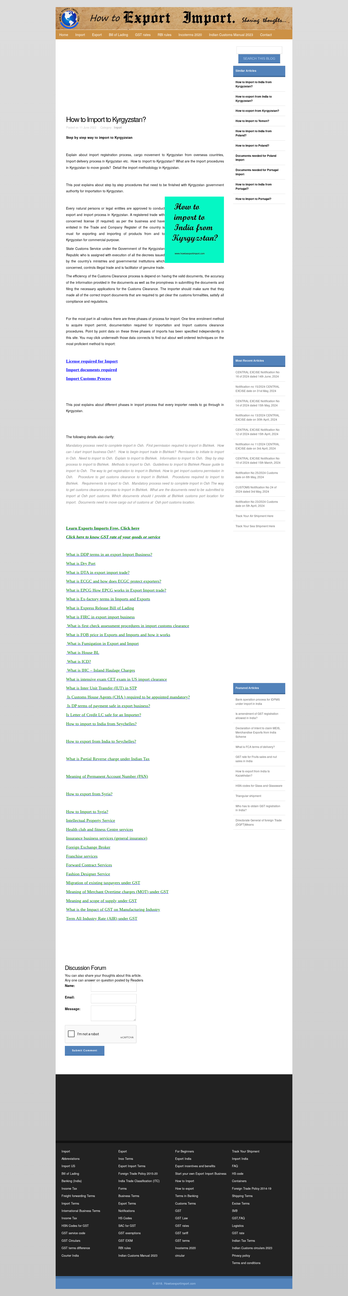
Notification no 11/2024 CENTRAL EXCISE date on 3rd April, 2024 (258, 446)
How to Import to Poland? (252, 146)
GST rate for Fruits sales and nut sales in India (256, 759)
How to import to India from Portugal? (254, 186)
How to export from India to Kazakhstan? (253, 773)
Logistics (238, 1226)
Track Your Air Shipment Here (254, 516)
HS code (237, 1173)
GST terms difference (76, 1248)
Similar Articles (246, 71)
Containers (239, 1181)
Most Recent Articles (250, 361)
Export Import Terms (131, 1166)
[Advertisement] (145, 77)
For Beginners (184, 1151)
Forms (122, 1188)
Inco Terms (125, 1158)
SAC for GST (127, 1226)
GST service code (73, 1233)
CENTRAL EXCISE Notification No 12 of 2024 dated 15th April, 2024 (258, 432)
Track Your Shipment (245, 1151)
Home (63, 34)
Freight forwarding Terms (78, 1196)
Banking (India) (72, 1181)
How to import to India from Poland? (254, 133)
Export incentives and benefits (195, 1166)
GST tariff (181, 1233)
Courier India (70, 1255)
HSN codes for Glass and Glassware (259, 785)
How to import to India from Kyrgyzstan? (254, 84)
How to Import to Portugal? (253, 199)
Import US (68, 1166)
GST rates (143, 34)
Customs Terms (185, 1203)
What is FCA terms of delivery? (255, 747)
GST (178, 1211)
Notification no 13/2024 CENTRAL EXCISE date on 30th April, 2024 (258, 417)
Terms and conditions (246, 1263)
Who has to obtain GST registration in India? (258, 808)
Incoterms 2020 (190, 34)
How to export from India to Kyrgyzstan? (254, 98)
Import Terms (70, 1203)
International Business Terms (81, 1211)
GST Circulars (71, 1240)
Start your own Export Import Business (200, 1173)
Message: (72, 1008)
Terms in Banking (186, 1196)
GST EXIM (125, 1240)
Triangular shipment (248, 796)
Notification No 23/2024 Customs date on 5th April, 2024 (257, 504)
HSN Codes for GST (75, 1226)
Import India (240, 1158)
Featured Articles (247, 688)
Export (97, 34)
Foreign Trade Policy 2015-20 (138, 1173)
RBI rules (164, 34)
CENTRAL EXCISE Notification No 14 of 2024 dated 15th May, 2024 (258, 403)
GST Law (181, 1218)
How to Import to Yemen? (252, 121)
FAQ (235, 1166)
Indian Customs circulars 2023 (252, 1248)
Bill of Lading (118, 34)
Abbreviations (71, 1158)
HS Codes (125, 1218)
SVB (234, 1211)
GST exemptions (129, 1233)
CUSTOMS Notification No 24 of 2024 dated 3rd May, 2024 (256, 489)
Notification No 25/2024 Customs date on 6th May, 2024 (257, 475)
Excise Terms (241, 1203)
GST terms (182, 1240)
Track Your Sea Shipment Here (255, 526)
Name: (70, 985)
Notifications (126, 1211)
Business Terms (128, 1196)
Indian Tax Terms (243, 1240)
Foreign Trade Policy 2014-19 (251, 1188)
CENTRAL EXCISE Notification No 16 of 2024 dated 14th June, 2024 (258, 374)
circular (180, 1255)
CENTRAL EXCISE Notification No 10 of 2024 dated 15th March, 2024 (258, 460)
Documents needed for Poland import (256, 158)
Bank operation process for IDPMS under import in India (258, 701)
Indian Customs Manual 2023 (231, 34)
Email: (70, 997)
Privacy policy (241, 1255)
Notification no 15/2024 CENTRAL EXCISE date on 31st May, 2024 (258, 388)
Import (80, 34)
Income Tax (69, 1188)
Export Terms (127, 1203)
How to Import (184, 1181)
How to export (184, 1188)
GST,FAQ (238, 1218)
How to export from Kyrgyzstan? (257, 111)
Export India (183, 1158)
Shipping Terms (242, 1196)
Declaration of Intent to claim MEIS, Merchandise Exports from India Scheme (258, 732)
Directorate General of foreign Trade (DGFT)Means (259, 822)
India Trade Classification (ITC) (139, 1181)
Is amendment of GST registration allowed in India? (257, 715)
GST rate (238, 1233)
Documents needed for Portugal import (257, 172)
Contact (266, 34)
